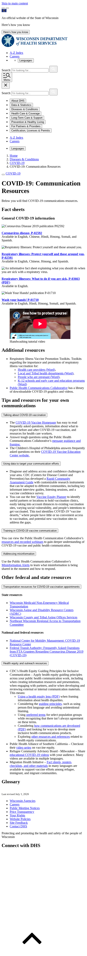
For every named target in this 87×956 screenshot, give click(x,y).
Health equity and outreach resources (25, 663)
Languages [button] (25, 60)
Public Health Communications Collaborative (39, 388)
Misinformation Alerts (16, 565)
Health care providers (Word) (36, 369)
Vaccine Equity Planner (51, 497)
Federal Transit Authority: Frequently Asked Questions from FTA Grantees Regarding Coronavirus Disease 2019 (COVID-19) (46, 651)
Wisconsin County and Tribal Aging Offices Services (43, 617)
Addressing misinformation (18, 553)
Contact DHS (18, 826)
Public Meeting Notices (25, 808)
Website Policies (20, 819)
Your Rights (17, 815)
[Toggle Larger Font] (3, 8)
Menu (7, 79)
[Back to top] (32, 952)
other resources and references (50, 736)
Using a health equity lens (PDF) (39, 696)
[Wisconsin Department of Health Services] (34, 46)
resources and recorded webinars (22, 542)
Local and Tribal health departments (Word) (45, 373)
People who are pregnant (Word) (38, 377)
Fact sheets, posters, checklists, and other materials (41, 763)
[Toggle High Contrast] (7, 8)
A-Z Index (16, 52)
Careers (14, 56)
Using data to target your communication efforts (31, 463)
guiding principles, (51, 704)
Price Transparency (22, 811)
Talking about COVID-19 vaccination (24, 415)
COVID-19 (13, 173)
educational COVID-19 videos (29, 755)
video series (23, 747)
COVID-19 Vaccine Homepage (36, 422)
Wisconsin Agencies (22, 801)
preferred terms (36, 714)
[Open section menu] (3, 174)
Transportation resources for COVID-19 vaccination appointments (41, 586)
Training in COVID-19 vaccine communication (30, 530)
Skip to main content (15, 3)
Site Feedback (19, 822)
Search (6, 70)
